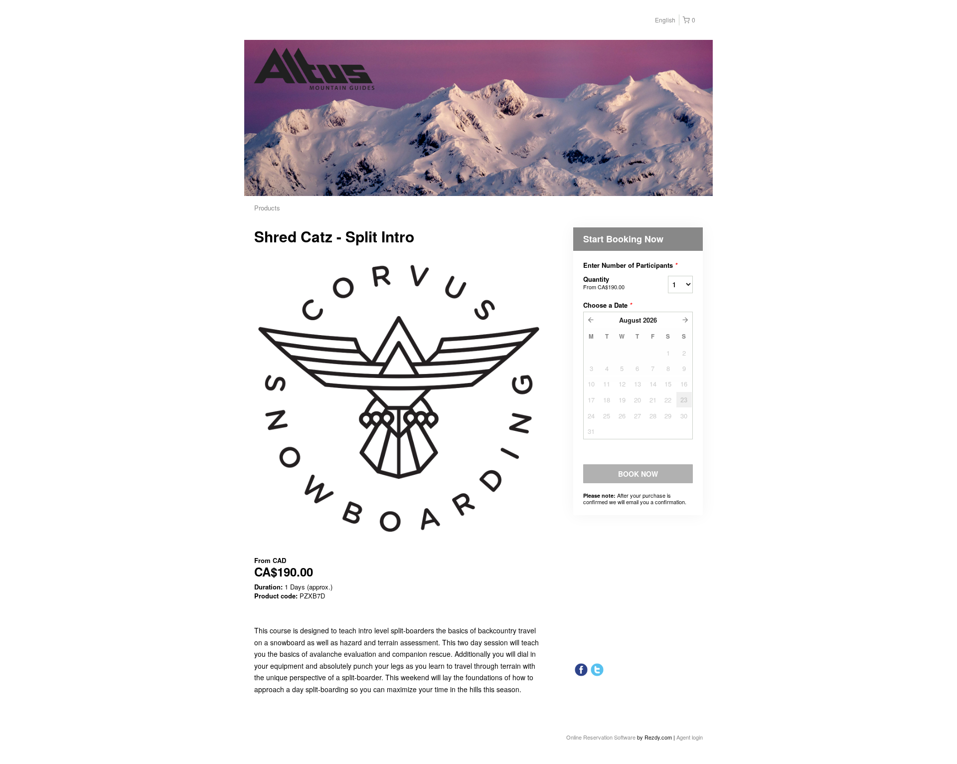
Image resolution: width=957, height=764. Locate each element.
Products (267, 207)
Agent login (689, 737)
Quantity (604, 282)
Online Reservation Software (601, 737)
